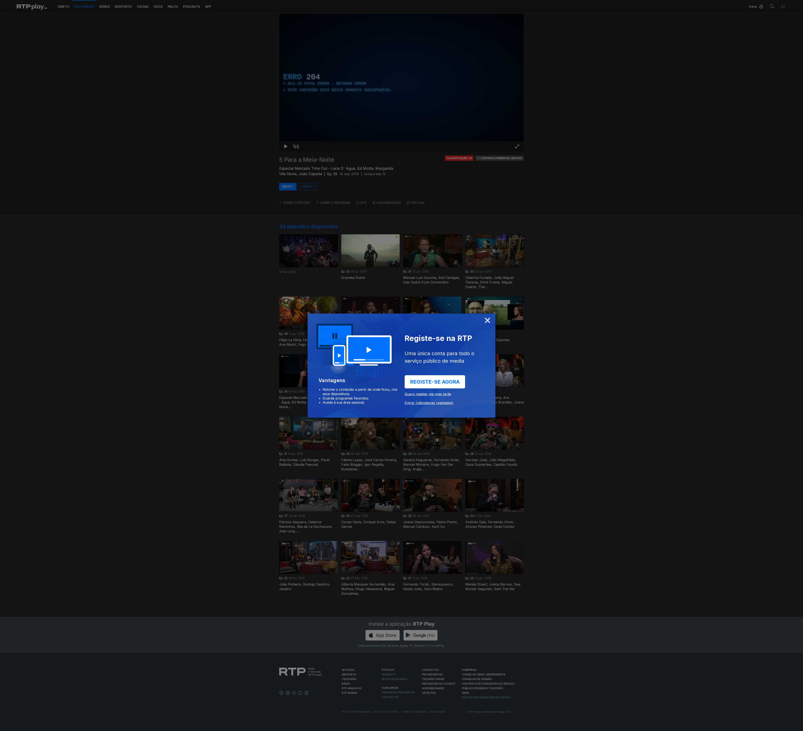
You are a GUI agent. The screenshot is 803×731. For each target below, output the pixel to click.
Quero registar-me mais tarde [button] (428, 394)
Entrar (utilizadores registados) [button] (429, 403)
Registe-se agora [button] (435, 382)
